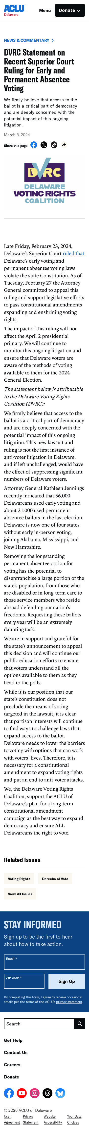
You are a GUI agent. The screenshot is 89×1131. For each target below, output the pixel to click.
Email (11, 958)
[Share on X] (44, 146)
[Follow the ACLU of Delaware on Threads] (47, 1094)
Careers (12, 1064)
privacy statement (69, 1002)
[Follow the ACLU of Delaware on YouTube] (22, 1094)
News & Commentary (26, 40)
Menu (45, 10)
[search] (80, 1023)
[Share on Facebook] (33, 146)
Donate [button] (67, 10)
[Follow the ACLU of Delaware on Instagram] (35, 1094)
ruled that (73, 253)
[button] (54, 145)
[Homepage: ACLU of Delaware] (21, 10)
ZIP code (14, 978)
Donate (11, 1076)
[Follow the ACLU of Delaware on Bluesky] (60, 1094)
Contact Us (15, 1052)
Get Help (13, 1040)
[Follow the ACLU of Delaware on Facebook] (9, 1094)
